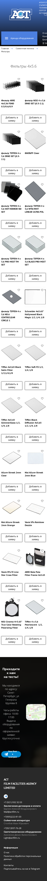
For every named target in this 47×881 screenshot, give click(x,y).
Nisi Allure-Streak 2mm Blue (34, 474)
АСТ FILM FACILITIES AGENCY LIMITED (20, 784)
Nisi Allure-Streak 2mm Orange (10, 524)
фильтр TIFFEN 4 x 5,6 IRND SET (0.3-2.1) (11, 156)
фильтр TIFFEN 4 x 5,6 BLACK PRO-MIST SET (35, 261)
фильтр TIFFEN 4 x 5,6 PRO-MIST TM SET (11, 261)
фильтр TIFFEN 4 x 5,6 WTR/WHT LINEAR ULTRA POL (34, 209)
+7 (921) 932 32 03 (13, 802)
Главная (5, 48)
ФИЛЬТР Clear (32, 153)
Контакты (9, 865)
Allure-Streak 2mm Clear (11, 474)
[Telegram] (6, 796)
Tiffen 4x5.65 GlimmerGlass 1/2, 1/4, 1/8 (10, 422)
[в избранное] (19, 79)
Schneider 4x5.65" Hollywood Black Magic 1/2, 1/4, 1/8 (34, 314)
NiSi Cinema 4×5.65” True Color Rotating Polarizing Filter (11, 624)
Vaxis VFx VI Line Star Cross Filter (10, 573)
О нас (6, 852)
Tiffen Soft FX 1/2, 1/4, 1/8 (34, 368)
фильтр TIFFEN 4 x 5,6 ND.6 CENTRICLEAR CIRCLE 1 (11, 316)
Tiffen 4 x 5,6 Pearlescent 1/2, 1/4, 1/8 (33, 624)
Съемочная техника (25, 48)
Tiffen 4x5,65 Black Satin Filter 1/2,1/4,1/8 (11, 370)
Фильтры (5, 51)
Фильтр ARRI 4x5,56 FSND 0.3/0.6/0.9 (8, 103)
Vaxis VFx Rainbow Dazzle (34, 524)
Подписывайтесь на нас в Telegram (22, 868)
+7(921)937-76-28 (12, 828)
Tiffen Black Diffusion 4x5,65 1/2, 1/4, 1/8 (33, 422)
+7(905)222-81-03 (12, 816)
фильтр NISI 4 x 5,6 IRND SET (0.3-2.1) (35, 102)
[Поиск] (45, 14)
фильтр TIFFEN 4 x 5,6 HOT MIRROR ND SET (11, 209)
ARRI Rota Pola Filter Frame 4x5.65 (35, 573)
